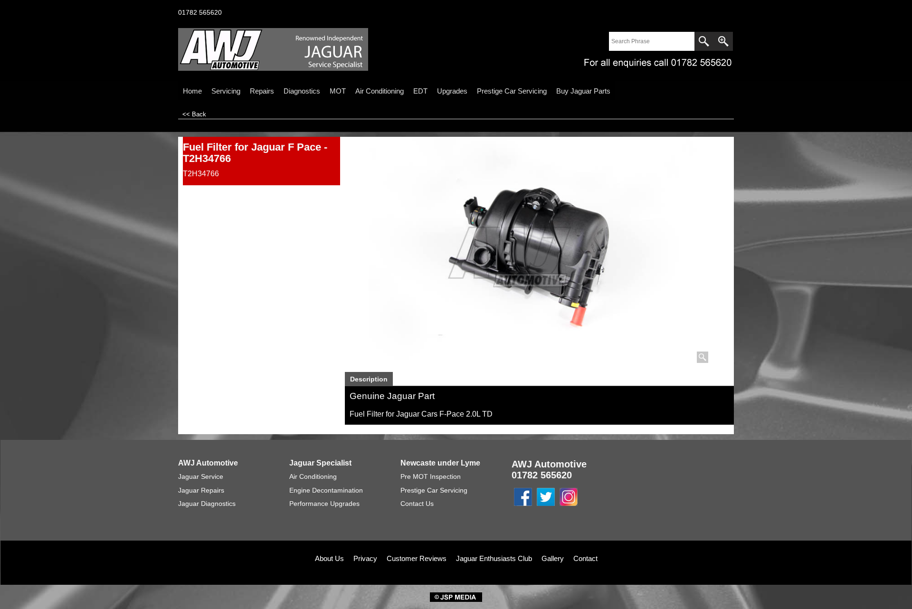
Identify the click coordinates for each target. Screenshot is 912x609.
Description (369, 379)
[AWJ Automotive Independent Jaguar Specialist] (261, 49)
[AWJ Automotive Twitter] (545, 506)
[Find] (703, 41)
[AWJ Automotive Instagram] (568, 506)
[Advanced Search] (723, 41)
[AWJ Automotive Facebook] (523, 506)
